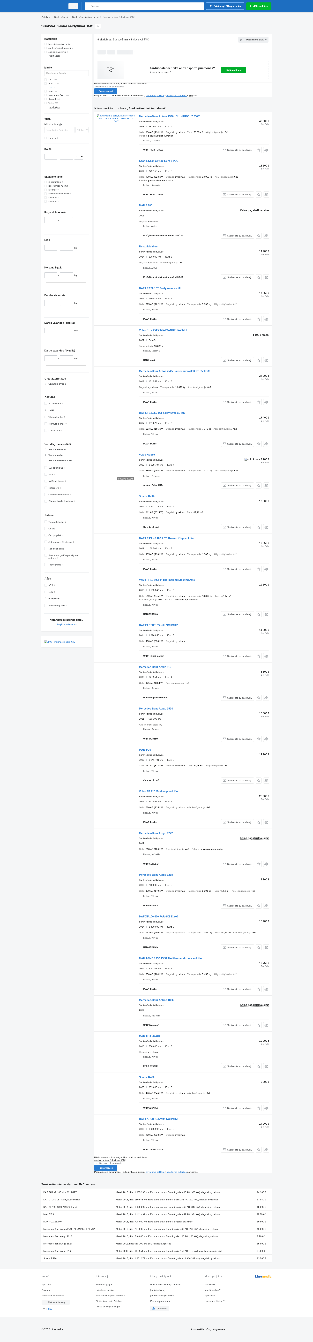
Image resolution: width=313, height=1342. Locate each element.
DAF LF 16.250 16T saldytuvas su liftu (162, 413)
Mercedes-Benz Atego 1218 (156, 874)
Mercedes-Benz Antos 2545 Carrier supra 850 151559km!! (174, 371)
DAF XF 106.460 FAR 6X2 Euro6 (158, 916)
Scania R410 (147, 496)
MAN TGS (145, 749)
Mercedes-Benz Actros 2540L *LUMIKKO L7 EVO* (169, 116)
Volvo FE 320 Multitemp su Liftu (158, 791)
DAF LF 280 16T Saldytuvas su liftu (160, 288)
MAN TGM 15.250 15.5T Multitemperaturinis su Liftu (170, 958)
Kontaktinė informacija (53, 1295)
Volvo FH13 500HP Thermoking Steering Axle (167, 580)
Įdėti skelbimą (233, 70)
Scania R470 (147, 1077)
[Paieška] (88, 6)
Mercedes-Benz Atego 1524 (156, 708)
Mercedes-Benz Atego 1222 (156, 833)
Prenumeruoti (106, 91)
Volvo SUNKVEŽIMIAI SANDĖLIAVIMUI (163, 330)
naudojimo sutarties (176, 95)
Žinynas (46, 1290)
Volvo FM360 (147, 454)
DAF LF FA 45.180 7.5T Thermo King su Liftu (166, 538)
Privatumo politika (105, 1290)
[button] (259, 150)
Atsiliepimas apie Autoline (109, 1301)
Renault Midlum (148, 246)
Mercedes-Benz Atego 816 (155, 667)
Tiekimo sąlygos (104, 1284)
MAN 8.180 (145, 205)
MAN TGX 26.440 (149, 1036)
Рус (50, 1308)
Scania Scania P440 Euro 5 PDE (159, 161)
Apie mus (46, 1284)
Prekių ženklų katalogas (108, 1306)
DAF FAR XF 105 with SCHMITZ (158, 625)
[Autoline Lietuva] (53, 6)
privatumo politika (155, 95)
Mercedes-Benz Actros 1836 (156, 1000)
